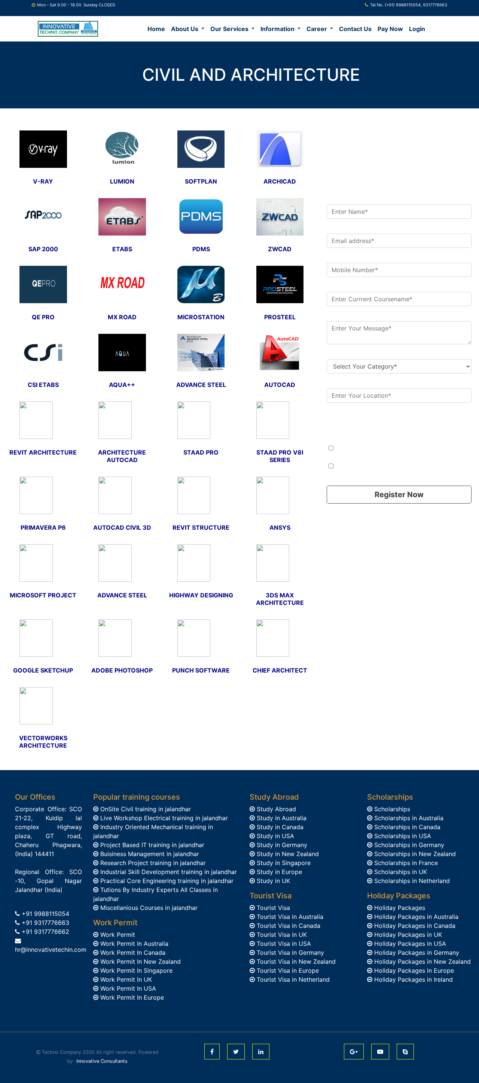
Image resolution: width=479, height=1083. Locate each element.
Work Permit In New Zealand (139, 961)
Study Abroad (275, 809)
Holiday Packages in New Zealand (421, 961)
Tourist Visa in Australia (289, 916)
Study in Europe (278, 872)
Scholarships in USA (401, 836)
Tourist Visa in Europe (287, 970)
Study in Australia (280, 818)
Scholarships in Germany (408, 845)
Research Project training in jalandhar (152, 863)
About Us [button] (185, 29)
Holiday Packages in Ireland (412, 979)
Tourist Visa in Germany (289, 952)
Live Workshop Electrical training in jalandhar (163, 818)
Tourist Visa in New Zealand (295, 961)
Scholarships (391, 809)
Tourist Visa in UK (281, 934)
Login (417, 29)
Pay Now (390, 29)
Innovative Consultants (102, 1061)
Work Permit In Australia (133, 943)
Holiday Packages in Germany (415, 952)
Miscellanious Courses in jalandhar (148, 907)
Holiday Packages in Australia (415, 916)
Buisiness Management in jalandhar (148, 854)
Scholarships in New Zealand (414, 854)
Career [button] (317, 29)
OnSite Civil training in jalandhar (144, 809)
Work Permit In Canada (131, 952)
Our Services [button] (230, 29)
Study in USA (274, 836)
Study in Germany (281, 845)
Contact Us (355, 29)
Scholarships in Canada (406, 827)
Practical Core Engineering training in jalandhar (166, 880)
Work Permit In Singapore (135, 970)
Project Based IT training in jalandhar (151, 845)
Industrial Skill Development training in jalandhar (167, 872)
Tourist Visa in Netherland (292, 979)
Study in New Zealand (287, 854)
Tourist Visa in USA (283, 943)
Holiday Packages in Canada (413, 925)
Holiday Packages (398, 907)
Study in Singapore (283, 863)
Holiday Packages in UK (407, 934)
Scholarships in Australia (407, 818)
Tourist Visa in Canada (287, 925)
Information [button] (278, 29)
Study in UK (272, 880)
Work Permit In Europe (131, 997)
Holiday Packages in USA (409, 943)
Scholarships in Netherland (411, 880)
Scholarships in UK (399, 872)
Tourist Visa (272, 907)
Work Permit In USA (127, 988)
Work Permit (116, 934)
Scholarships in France (405, 863)
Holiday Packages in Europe (413, 970)
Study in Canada (279, 827)
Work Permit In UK (125, 979)
